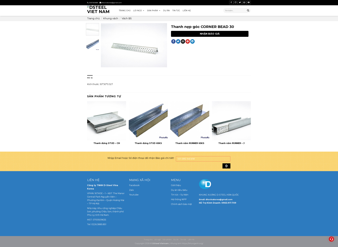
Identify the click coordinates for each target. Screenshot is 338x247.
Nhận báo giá (210, 33)
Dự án (166, 10)
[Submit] (248, 10)
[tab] (90, 77)
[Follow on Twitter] (240, 2)
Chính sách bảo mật (181, 204)
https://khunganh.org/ (192, 243)
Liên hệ (187, 10)
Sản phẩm (152, 10)
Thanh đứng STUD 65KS (148, 143)
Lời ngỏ (137, 10)
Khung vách (110, 18)
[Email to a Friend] (183, 41)
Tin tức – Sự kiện (179, 194)
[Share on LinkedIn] (192, 41)
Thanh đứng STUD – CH (106, 143)
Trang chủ (125, 10)
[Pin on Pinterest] (188, 41)
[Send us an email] (244, 2)
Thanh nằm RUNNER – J (231, 143)
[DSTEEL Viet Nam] (100, 10)
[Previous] (105, 45)
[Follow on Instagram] (236, 2)
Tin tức (176, 10)
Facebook (134, 185)
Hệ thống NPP (179, 199)
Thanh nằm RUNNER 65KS (189, 143)
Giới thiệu (176, 185)
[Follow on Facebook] (231, 2)
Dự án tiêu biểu (179, 190)
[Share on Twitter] (178, 41)
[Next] (162, 45)
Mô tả (90, 78)
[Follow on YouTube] (249, 2)
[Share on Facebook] (173, 41)
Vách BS (127, 18)
